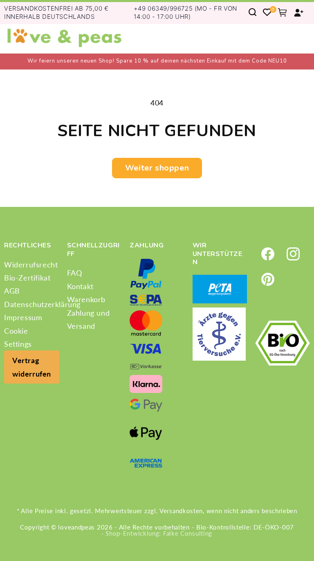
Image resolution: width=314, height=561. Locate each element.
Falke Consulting (187, 533)
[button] (252, 12)
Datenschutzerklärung (42, 304)
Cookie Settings (18, 337)
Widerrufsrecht (31, 264)
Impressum (23, 317)
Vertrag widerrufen (31, 367)
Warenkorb (86, 299)
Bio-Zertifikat (27, 277)
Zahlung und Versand (88, 319)
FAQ (74, 272)
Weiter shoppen (157, 167)
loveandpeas (76, 527)
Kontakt (80, 286)
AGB (12, 290)
